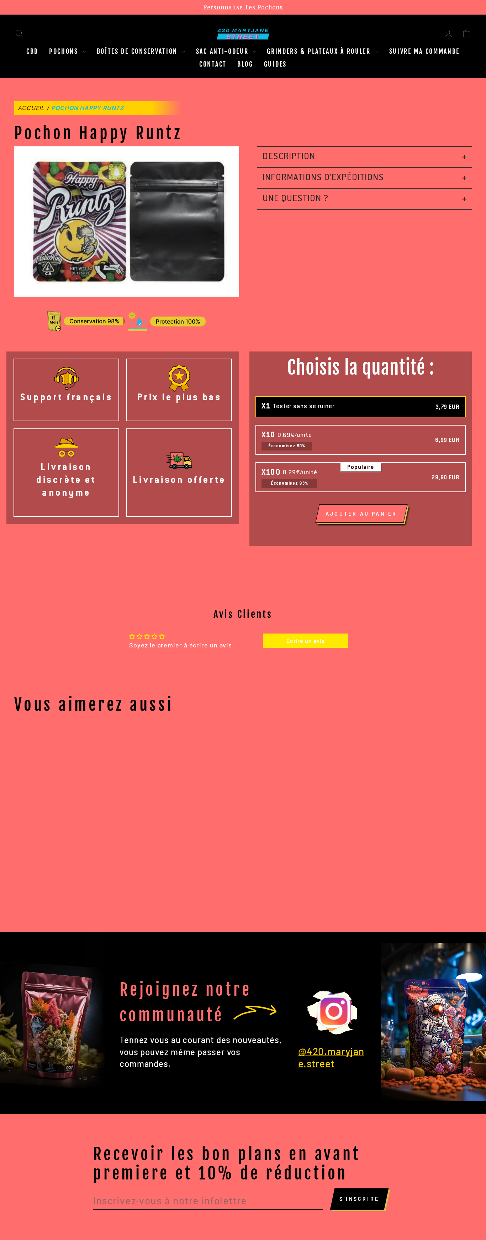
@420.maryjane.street (331, 1057)
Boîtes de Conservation (138, 51)
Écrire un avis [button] (305, 640)
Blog (245, 64)
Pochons (65, 51)
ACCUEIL (31, 107)
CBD (32, 51)
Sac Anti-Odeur (223, 51)
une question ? (295, 199)
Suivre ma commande (424, 51)
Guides (275, 64)
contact (213, 64)
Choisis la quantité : (360, 368)
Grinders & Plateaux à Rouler (320, 51)
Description (289, 157)
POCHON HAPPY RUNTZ (87, 107)
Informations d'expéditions (323, 178)
